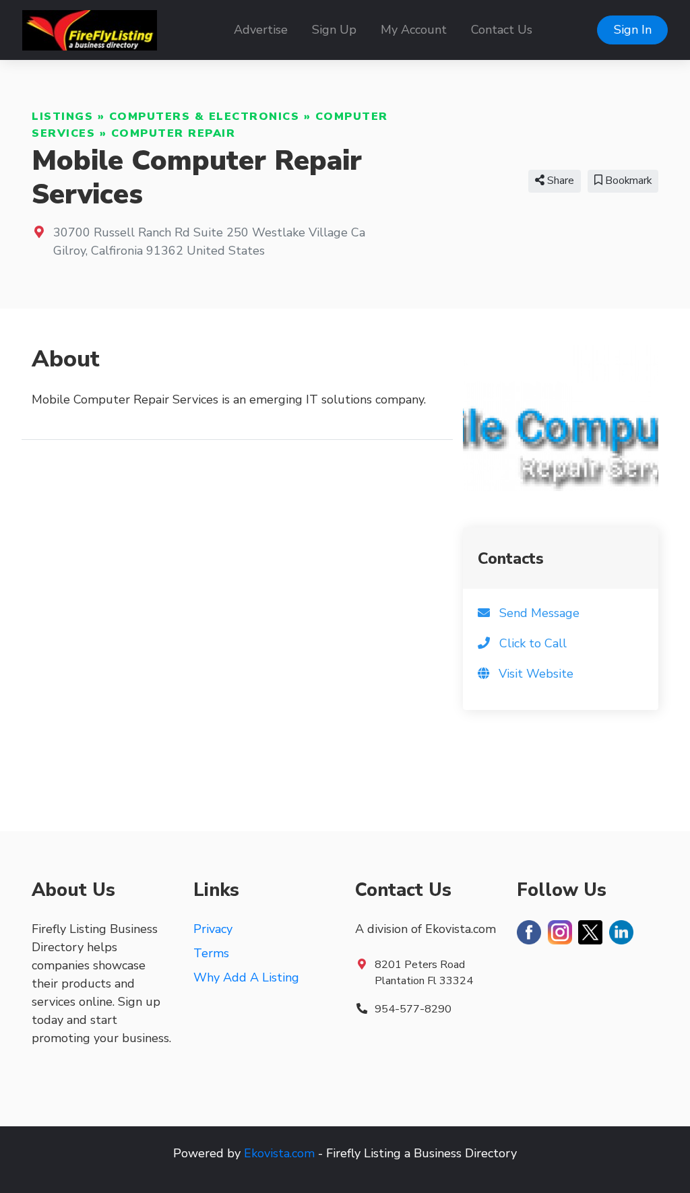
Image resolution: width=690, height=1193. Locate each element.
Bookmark (627, 180)
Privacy (212, 929)
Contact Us (501, 30)
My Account (414, 30)
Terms (211, 953)
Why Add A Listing (246, 977)
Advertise (261, 30)
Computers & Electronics (204, 116)
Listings (62, 116)
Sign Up (334, 30)
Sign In (633, 30)
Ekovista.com (279, 1153)
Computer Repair (173, 133)
